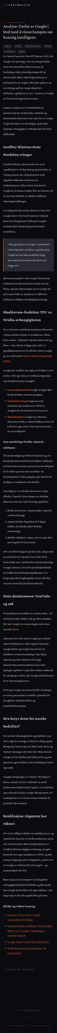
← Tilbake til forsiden (18, 969)
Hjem (28, 1017)
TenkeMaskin (18, 5)
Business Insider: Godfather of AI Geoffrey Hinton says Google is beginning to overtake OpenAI (30, 931)
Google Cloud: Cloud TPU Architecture (28, 941)
